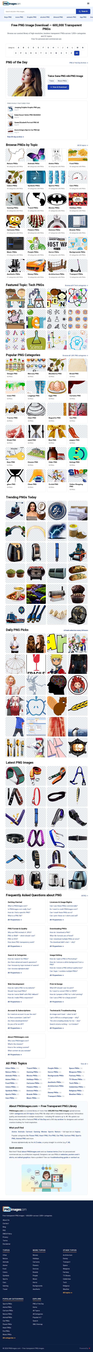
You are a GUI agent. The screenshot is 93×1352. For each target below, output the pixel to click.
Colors (5, 1272)
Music (35, 1279)
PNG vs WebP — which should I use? (21, 936)
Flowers (35, 1265)
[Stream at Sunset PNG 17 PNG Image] (36, 594)
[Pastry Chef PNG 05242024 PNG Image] (15, 643)
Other (5, 1255)
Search (35, 1321)
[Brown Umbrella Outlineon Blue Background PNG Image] (15, 664)
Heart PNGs (7, 1328)
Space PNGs (75, 1068)
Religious (66, 1286)
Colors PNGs (12, 1087)
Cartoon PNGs (8, 1311)
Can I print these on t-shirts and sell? (64, 916)
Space (65, 1265)
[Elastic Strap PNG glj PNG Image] (57, 838)
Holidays (36, 1258)
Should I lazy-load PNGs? (17, 991)
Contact (6, 1223)
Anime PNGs (12, 1079)
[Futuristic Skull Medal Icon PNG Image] (78, 747)
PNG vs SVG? (13, 939)
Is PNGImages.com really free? (19, 909)
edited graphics (24, 1157)
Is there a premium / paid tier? (19, 1018)
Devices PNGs (34, 1091)
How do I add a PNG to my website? (21, 988)
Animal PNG (21, 1139)
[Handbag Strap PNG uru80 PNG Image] (15, 818)
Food (4, 1269)
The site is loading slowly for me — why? (65, 1021)
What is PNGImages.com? (17, 906)
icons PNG (19, 17)
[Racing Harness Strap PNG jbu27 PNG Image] (78, 776)
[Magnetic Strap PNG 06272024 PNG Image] (78, 818)
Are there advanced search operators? (22, 962)
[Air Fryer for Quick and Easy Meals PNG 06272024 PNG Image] (78, 880)
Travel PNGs (33, 1068)
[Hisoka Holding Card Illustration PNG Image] (36, 747)
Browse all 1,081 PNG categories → (75, 355)
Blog (4, 1227)
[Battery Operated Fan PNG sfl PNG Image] (78, 615)
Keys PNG (8, 17)
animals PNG (71, 17)
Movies (44, 1132)
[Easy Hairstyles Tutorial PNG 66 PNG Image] (36, 643)
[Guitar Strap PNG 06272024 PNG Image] (57, 859)
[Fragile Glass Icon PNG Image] (36, 664)
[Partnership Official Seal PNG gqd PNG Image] (57, 510)
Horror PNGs (54, 1072)
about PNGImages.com (31, 1152)
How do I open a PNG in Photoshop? (63, 959)
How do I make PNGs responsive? (20, 998)
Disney (65, 1258)
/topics (77, 1132)
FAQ (4, 1230)
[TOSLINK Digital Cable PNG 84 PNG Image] (36, 615)
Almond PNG (58, 17)
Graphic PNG (31, 17)
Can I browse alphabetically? (18, 969)
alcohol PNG (45, 17)
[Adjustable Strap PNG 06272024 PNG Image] (78, 859)
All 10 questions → (15, 920)
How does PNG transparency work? (21, 942)
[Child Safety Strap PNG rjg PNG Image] (57, 552)
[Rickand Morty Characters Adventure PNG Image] (78, 643)
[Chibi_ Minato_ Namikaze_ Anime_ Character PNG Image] (57, 664)
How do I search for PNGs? (18, 959)
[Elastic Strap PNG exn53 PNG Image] (78, 838)
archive (60, 1119)
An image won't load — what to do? (63, 1014)
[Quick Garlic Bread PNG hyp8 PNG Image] (78, 573)
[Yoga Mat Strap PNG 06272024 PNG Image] (15, 776)
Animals (21, 1132)
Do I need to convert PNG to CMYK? (63, 991)
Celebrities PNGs (77, 1087)
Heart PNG (43, 1136)
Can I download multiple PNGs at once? (65, 939)
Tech (65, 1282)
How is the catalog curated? (18, 1047)
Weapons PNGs (77, 1072)
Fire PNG (52, 1136)
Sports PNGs (12, 1094)
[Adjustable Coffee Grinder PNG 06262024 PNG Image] (15, 510)
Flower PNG (33, 1136)
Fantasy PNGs (76, 1076)
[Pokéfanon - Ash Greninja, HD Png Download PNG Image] (36, 685)
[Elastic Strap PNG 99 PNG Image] (36, 838)
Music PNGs (62, 81)
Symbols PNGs (13, 1091)
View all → (84, 1064)
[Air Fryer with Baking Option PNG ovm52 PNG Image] (15, 880)
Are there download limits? (18, 1021)
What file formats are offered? (61, 936)
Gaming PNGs (34, 1072)
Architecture (67, 1255)
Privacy (5, 1237)
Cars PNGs (11, 1098)
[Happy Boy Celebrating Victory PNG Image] (15, 727)
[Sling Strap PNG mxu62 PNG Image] (57, 797)
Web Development (16, 984)
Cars (4, 1282)
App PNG (83, 17)
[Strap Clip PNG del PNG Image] (57, 776)
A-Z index (38, 1142)
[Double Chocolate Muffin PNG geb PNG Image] (78, 594)
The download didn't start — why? (62, 942)
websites (64, 1154)
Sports (51, 1132)
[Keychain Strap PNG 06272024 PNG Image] (36, 797)
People (35, 1275)
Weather (66, 1289)
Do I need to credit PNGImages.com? (64, 909)
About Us (6, 1220)
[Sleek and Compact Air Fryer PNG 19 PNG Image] (36, 880)
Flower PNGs (7, 1324)
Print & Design (56, 984)
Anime (14, 1132)
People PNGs (55, 1068)
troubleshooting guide (59, 1157)
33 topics (30, 1114)
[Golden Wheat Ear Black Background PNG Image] (78, 706)
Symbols (6, 1275)
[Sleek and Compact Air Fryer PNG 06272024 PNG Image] (57, 880)
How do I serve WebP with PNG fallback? (23, 994)
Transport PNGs (56, 1096)
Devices (36, 1269)
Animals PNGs (12, 1076)
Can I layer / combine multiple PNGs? (64, 971)
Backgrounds (37, 1286)
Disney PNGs (54, 1092)
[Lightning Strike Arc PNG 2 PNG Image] (57, 531)
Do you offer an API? (16, 1024)
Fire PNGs (6, 1331)
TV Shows (66, 1275)
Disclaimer (6, 1244)
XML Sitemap (38, 1324)
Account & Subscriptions (19, 1010)
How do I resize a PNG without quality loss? (66, 968)
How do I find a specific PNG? (19, 912)
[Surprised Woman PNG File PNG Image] (15, 685)
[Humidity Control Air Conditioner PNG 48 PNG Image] (57, 573)
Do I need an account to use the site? (22, 1014)
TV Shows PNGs (77, 1079)
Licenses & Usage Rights (61, 902)
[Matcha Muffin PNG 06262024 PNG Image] (15, 573)
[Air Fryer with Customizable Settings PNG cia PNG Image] (15, 552)
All (77, 53)
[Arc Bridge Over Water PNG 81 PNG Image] (15, 531)
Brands (35, 1272)
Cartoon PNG (69, 1136)
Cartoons (36, 1262)
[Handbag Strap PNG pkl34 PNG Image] (78, 797)
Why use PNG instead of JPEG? (20, 932)
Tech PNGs (75, 1083)
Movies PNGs (33, 1076)
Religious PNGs (76, 1091)
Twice (51, 81)
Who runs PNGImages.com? (18, 1041)
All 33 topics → (82, 145)
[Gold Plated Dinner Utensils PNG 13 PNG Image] (15, 747)
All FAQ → (84, 896)
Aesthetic (36, 1289)
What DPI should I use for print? (62, 988)
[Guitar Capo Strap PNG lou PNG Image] (15, 797)
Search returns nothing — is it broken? (64, 1024)
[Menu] (88, 3)
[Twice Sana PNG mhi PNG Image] (26, 82)
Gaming (37, 1132)
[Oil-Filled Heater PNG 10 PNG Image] (57, 594)
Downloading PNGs (58, 928)
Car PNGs (6, 1321)
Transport (66, 1262)
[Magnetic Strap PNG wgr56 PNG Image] (57, 818)
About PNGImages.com (18, 1037)
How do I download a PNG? (60, 932)
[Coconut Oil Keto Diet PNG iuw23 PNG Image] (36, 510)
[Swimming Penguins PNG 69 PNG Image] (78, 727)
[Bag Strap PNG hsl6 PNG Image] (36, 859)
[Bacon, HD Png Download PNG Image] (57, 727)
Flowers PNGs (34, 1087)
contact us (75, 1157)
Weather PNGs (76, 1094)
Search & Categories (17, 955)
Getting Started (15, 902)
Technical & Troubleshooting (63, 1010)
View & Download (60, 87)
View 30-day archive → (15, 137)
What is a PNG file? (15, 916)
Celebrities (67, 1279)
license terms (52, 1152)
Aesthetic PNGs (56, 1082)
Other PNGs (12, 1068)
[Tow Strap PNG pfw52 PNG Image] (36, 776)
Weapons (66, 1269)
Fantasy (66, 1272)
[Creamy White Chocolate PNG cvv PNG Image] (57, 615)
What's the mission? (15, 1044)
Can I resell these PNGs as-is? (61, 912)
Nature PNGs (12, 1072)
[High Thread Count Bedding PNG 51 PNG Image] (78, 510)
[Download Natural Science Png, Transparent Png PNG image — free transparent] (36, 340)
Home (35, 1307)
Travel (5, 1289)
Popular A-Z (37, 1317)
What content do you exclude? (19, 1051)
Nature (57, 1132)
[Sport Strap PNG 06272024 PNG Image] (15, 859)
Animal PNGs (7, 1317)
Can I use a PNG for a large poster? (63, 998)
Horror (35, 1282)
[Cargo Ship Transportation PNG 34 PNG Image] (15, 615)
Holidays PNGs (34, 1079)
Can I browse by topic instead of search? (23, 965)
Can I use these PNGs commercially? (64, 906)
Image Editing (56, 955)
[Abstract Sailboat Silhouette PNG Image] (57, 747)
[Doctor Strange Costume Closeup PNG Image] (78, 664)
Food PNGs (11, 1083)
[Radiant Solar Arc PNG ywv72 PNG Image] (36, 531)
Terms (5, 1240)
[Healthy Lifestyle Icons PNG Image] (36, 706)
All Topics (36, 1311)
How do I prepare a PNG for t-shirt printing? (66, 994)
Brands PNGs (33, 1094)
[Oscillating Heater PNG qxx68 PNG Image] (36, 552)
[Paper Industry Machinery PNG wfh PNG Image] (78, 552)
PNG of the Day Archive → (79, 63)
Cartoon (29, 1132)
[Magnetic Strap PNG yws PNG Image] (15, 838)
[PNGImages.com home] (44, 3)
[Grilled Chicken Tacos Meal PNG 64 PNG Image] (15, 594)
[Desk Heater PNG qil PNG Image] (36, 573)
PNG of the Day (40, 1119)
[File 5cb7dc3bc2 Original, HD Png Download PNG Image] (78, 685)
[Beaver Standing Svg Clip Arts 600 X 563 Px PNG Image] (57, 706)
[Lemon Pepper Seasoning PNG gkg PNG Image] (78, 531)
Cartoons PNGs (34, 1083)
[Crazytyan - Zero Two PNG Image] (15, 706)
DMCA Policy (7, 1234)
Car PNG (59, 1136)
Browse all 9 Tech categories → (76, 285)
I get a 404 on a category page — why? (64, 1018)
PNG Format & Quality (17, 928)
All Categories (38, 1314)
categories (19, 1114)
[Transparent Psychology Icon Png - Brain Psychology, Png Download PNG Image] (57, 685)
